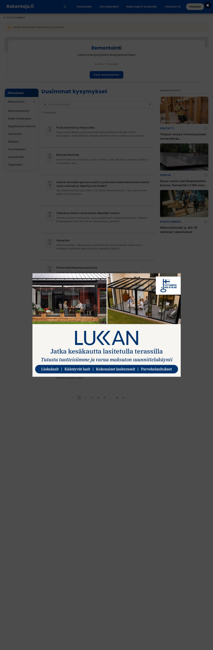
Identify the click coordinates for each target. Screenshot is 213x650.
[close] (207, 5)
